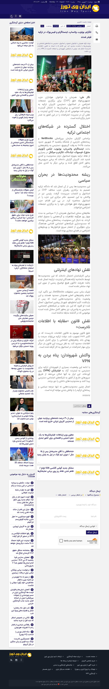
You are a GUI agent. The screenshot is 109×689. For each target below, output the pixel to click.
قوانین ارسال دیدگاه (87, 526)
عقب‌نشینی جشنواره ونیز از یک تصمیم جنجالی (23, 392)
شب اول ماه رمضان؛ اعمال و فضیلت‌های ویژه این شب (22, 610)
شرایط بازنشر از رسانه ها (69, 661)
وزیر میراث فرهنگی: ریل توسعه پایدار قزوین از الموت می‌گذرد (22, 117)
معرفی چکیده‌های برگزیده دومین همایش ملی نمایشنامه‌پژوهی (23, 318)
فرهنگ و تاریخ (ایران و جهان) (85, 669)
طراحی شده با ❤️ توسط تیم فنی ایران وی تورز (54, 684)
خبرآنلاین (77, 406)
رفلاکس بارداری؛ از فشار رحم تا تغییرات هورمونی (22, 626)
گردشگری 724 (90, 673)
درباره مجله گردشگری (74, 656)
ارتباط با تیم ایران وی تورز (53, 656)
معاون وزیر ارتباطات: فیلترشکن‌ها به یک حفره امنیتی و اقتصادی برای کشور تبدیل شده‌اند (56, 438)
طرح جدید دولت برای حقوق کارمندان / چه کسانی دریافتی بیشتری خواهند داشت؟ (22, 218)
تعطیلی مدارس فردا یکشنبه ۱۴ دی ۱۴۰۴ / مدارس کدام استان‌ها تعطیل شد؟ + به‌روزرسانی (22, 561)
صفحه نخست (86, 22)
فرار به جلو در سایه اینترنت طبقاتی (24, 491)
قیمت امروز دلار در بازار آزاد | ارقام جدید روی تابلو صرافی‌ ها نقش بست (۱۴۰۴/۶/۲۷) (22, 501)
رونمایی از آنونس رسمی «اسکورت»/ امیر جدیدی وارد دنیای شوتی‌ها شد (22, 441)
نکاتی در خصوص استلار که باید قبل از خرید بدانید (22, 619)
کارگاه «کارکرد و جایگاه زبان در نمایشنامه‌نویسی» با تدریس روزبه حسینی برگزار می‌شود (22, 343)
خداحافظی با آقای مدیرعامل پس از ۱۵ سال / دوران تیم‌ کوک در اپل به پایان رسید (55, 453)
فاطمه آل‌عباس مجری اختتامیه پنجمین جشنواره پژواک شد (23, 293)
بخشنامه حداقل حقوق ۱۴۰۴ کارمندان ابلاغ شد (22, 552)
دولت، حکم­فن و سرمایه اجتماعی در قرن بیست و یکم (22, 484)
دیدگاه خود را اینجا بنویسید (86, 505)
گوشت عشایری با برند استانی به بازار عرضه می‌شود (22, 44)
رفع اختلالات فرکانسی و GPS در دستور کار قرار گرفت (22, 535)
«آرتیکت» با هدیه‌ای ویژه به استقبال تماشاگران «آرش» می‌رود (22, 268)
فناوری (79, 22)
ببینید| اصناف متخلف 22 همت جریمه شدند (24, 464)
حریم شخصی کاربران (88, 661)
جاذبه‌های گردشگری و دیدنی (62, 665)
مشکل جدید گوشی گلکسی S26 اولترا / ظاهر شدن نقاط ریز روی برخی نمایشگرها (56, 469)
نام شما (93, 516)
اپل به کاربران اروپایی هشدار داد (23, 528)
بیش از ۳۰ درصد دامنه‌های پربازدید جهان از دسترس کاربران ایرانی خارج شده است (56, 420)
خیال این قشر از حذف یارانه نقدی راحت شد (23, 511)
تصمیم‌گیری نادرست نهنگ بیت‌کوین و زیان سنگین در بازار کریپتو (21, 641)
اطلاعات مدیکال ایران (63, 669)
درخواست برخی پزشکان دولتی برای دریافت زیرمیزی (22, 571)
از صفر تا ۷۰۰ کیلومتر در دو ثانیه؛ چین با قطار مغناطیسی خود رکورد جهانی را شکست (21, 581)
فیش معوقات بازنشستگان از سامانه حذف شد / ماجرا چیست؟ (22, 192)
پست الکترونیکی (60, 516)
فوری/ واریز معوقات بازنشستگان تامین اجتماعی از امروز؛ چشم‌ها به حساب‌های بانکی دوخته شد (22, 144)
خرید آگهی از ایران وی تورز (86, 665)
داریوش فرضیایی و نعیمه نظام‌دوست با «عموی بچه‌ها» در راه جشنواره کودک (22, 368)
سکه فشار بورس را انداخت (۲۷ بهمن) (24, 633)
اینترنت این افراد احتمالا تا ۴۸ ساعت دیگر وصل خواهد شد (21, 543)
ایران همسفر (47, 669)
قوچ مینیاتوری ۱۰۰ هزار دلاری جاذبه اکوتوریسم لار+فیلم (22, 519)
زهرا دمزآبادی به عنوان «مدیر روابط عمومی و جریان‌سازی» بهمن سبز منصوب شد (22, 416)
